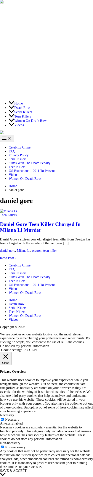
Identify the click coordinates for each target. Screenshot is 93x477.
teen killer (50, 250)
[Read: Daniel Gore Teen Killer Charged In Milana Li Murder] (8, 211)
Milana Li (23, 250)
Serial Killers (17, 159)
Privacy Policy (19, 155)
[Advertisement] (46, 51)
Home (13, 300)
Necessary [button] (7, 415)
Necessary (12, 419)
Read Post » (8, 258)
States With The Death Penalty (29, 163)
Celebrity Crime (19, 147)
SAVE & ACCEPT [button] (13, 470)
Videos (13, 174)
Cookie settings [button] (11, 350)
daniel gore (7, 250)
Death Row (16, 304)
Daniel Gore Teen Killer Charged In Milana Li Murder (40, 227)
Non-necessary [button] (10, 443)
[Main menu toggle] (7, 138)
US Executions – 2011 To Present (32, 171)
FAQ (12, 151)
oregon (37, 250)
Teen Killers (17, 167)
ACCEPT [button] (31, 350)
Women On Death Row (25, 178)
